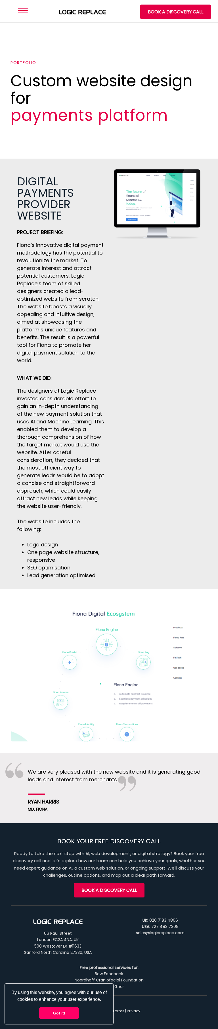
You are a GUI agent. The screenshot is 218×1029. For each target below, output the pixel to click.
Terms (118, 1011)
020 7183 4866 (163, 920)
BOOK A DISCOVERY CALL (175, 12)
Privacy (133, 1011)
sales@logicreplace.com (160, 933)
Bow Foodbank (109, 974)
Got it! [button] (59, 1013)
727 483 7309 (165, 926)
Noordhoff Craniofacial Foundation (109, 980)
